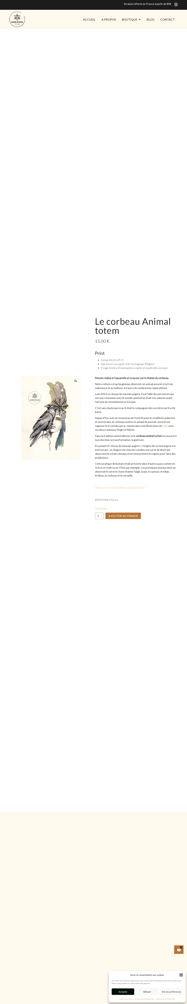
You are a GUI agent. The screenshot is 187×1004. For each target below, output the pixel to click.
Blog (150, 19)
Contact (167, 19)
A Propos (108, 19)
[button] (181, 974)
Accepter (123, 991)
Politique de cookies (126, 999)
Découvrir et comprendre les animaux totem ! (120, 487)
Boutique (129, 19)
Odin (165, 425)
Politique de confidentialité (144, 999)
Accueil (89, 19)
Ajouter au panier (123, 516)
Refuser (147, 991)
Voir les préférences (171, 991)
